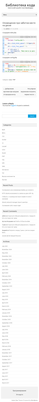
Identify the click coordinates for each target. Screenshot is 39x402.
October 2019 (6, 283)
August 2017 (5, 366)
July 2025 (5, 246)
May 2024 (5, 253)
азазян (4, 235)
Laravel (4, 146)
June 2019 (5, 296)
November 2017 (7, 356)
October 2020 (6, 263)
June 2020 (5, 269)
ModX (4, 153)
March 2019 (5, 306)
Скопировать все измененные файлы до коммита (17, 190)
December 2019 (7, 279)
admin (8, 29)
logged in (14, 105)
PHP (14, 79)
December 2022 (7, 256)
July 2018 (5, 329)
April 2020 (5, 273)
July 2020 (5, 266)
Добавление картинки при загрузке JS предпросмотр (11, 91)
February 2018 (6, 346)
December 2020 (7, 259)
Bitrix (3, 133)
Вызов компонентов (8, 176)
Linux (10, 79)
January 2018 (6, 349)
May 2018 (5, 336)
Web (3, 166)
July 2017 (5, 369)
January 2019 (6, 313)
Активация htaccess (15, 235)
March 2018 (5, 343)
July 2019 (5, 292)
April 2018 (5, 339)
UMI (3, 163)
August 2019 (5, 289)
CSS (3, 136)
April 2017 (5, 379)
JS (2, 143)
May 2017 (5, 376)
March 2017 (5, 383)
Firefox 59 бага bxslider (23, 221)
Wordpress (5, 169)
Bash (3, 129)
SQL (3, 159)
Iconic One (15, 400)
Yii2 (3, 173)
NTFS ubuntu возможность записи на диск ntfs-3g (17, 193)
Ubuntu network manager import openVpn (15, 202)
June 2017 (5, 373)
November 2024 (7, 249)
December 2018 (7, 316)
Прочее (4, 179)
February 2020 (6, 276)
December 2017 (7, 353)
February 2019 (6, 309)
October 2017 (6, 359)
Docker (4, 139)
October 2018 (6, 319)
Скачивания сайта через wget (11, 205)
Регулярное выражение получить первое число (28, 91)
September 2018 (7, 323)
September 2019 (7, 286)
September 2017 (7, 362)
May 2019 (5, 299)
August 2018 (5, 326)
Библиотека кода (20, 5)
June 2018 (5, 333)
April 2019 (5, 302)
